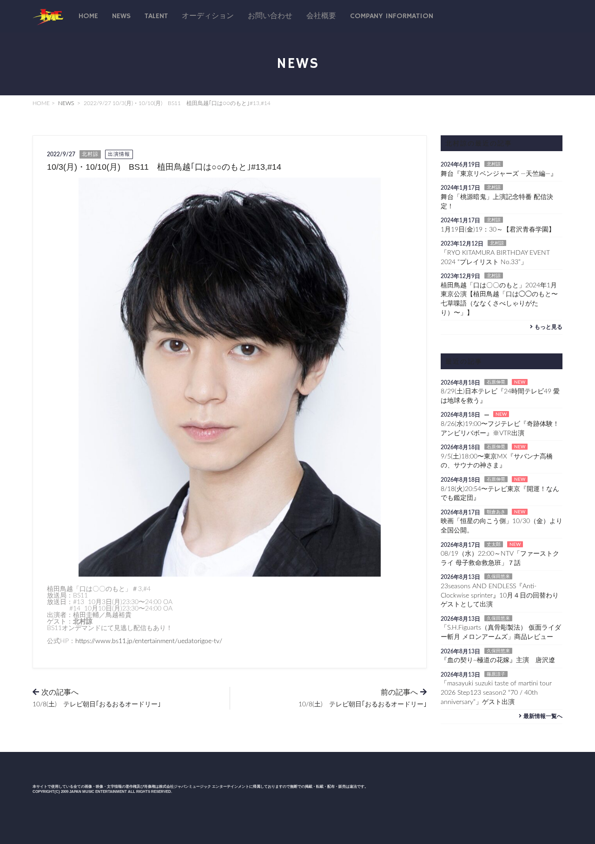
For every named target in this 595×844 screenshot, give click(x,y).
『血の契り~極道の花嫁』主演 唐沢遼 (498, 660)
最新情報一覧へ (542, 716)
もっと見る (548, 327)
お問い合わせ (270, 16)
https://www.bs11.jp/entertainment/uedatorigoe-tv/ (148, 641)
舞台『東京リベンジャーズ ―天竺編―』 (499, 174)
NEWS (66, 103)
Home (88, 16)
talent (156, 16)
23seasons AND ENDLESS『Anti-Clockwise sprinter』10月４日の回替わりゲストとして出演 (500, 595)
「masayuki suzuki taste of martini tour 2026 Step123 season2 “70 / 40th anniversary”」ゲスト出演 (496, 692)
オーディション (208, 16)
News (121, 16)
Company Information (391, 16)
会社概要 (321, 16)
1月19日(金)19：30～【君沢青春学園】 (498, 229)
